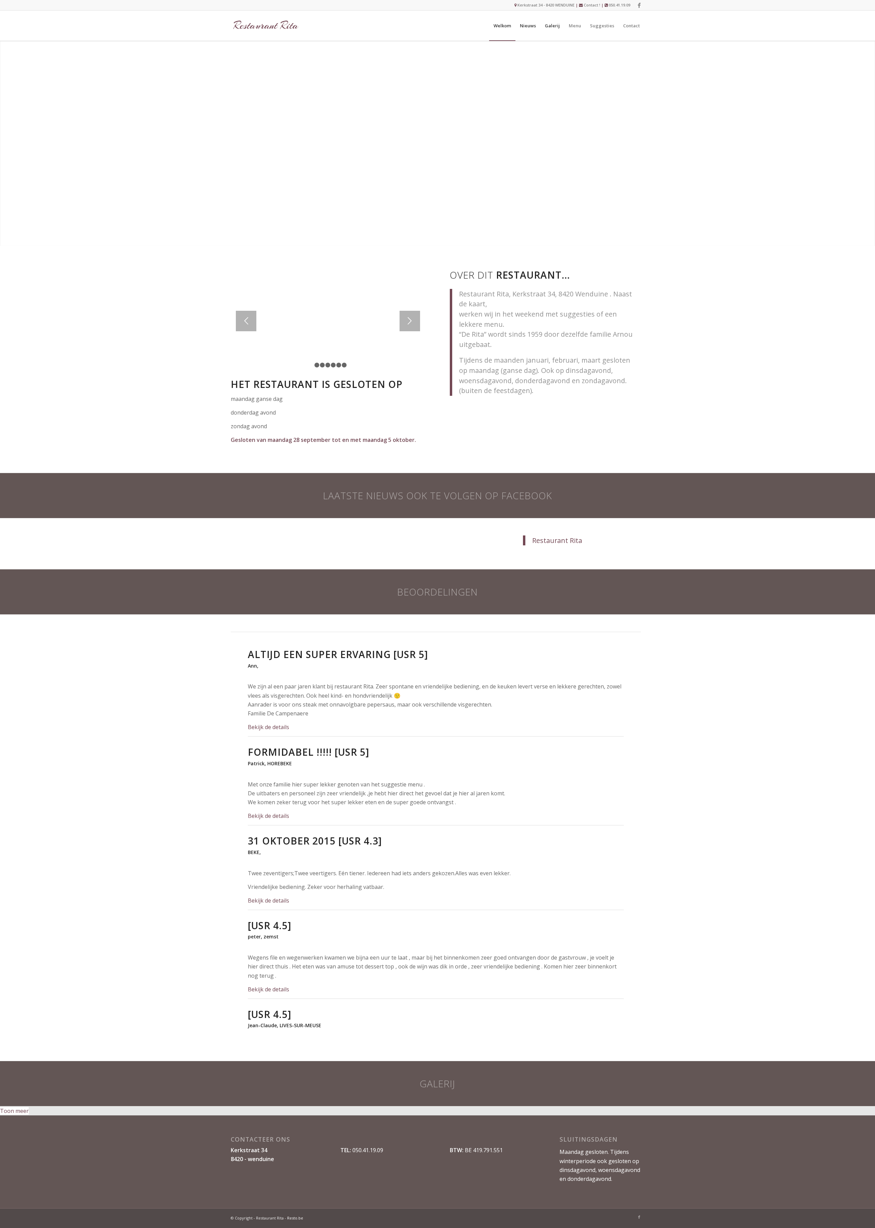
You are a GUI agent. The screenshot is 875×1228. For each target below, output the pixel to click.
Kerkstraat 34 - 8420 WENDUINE (545, 5)
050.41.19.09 (619, 5)
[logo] (266, 26)
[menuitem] (502, 26)
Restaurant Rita (557, 540)
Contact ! (592, 5)
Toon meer (14, 1111)
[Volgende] (410, 321)
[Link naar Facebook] (639, 5)
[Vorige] (246, 321)
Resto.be (295, 1217)
